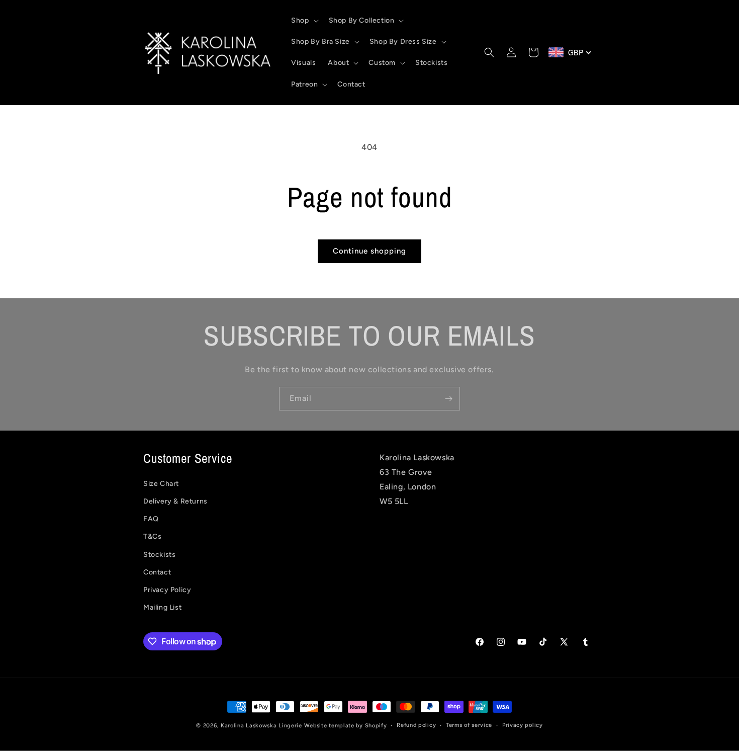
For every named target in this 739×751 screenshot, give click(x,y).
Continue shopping (369, 251)
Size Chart (161, 483)
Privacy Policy (167, 590)
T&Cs (152, 537)
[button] (303, 20)
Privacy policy (522, 725)
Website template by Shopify (345, 725)
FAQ (151, 519)
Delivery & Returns (175, 501)
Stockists (159, 554)
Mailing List (162, 607)
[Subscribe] (448, 398)
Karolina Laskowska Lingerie (261, 725)
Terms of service (469, 725)
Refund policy (416, 725)
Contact (157, 572)
